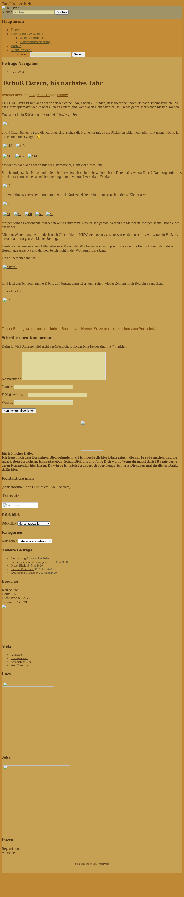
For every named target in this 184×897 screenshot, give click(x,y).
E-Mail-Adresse (14, 394)
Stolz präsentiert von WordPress (92, 863)
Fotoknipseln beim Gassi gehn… (30, 562)
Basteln (16, 46)
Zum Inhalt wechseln (17, 4)
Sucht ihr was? (21, 50)
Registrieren (10, 849)
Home (15, 30)
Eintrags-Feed (19, 658)
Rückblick (9, 523)
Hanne (62, 94)
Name (7, 387)
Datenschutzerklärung (35, 42)
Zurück (9, 72)
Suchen (7, 12)
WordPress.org (19, 665)
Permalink (147, 328)
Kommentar (11, 379)
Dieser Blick (18, 565)
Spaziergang (18, 558)
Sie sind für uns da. (22, 569)
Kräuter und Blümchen (24, 572)
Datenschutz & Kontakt (27, 34)
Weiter (24, 72)
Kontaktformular (31, 38)
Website (7, 402)
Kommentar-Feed (21, 661)
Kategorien (10, 541)
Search (24, 54)
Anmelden (17, 654)
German (15, 505)
